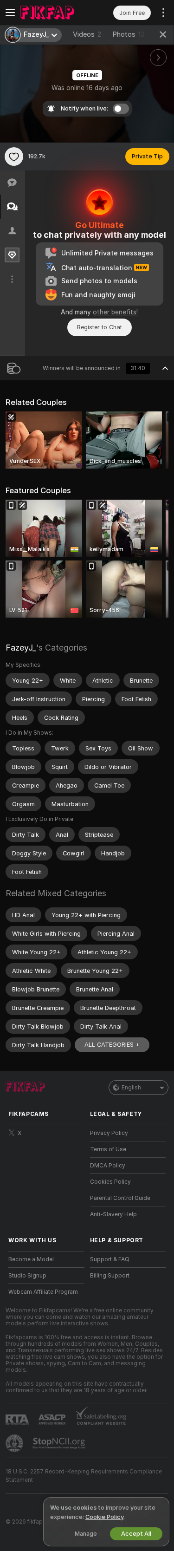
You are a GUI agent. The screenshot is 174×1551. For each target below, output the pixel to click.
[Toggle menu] (10, 12)
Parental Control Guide (120, 1198)
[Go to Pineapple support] (15, 1443)
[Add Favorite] (14, 156)
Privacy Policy (109, 1133)
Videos (87, 34)
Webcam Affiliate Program (43, 1292)
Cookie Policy (104, 1516)
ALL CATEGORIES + (112, 1044)
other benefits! (115, 312)
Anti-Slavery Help (113, 1214)
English (131, 1087)
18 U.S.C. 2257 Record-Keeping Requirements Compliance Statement (84, 1475)
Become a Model (31, 1259)
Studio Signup (27, 1275)
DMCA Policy (107, 1165)
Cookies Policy (110, 1182)
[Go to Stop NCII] (59, 1443)
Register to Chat (99, 327)
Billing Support (109, 1275)
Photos (128, 34)
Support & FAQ (109, 1259)
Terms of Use (108, 1149)
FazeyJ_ (21, 647)
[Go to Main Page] (53, 12)
